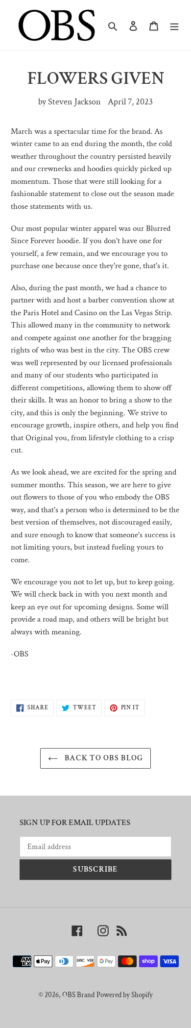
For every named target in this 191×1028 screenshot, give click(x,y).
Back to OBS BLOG (103, 758)
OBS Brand (78, 995)
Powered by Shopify (124, 995)
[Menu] (174, 25)
